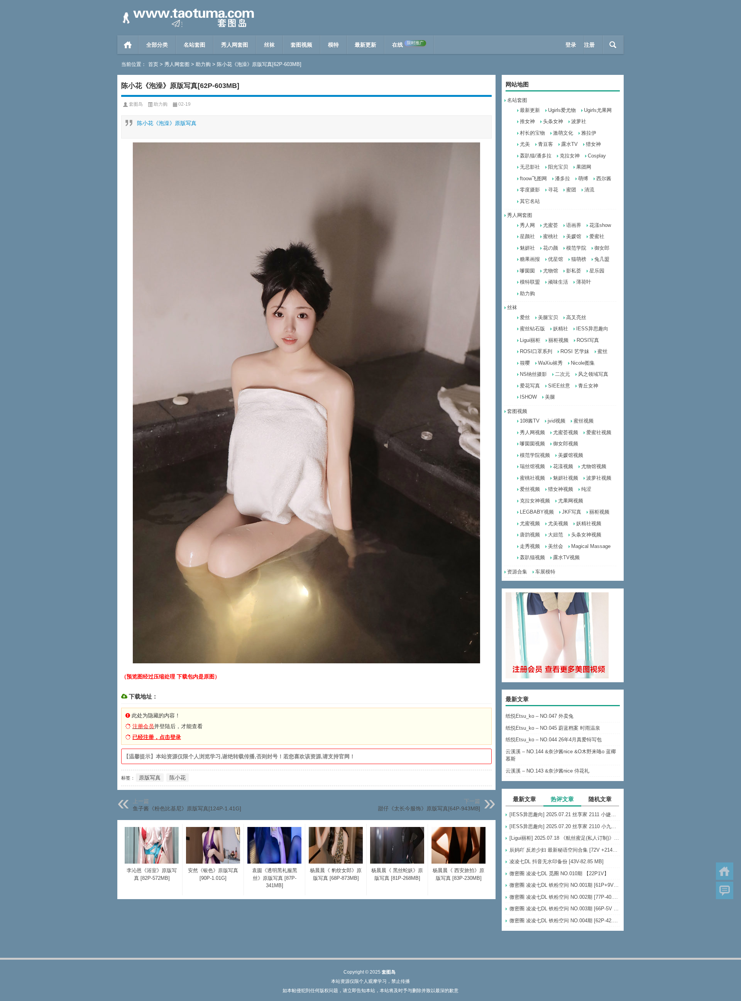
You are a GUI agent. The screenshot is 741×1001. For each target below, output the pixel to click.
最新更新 (365, 45)
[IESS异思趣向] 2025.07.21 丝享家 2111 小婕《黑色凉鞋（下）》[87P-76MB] (564, 814)
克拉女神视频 (535, 501)
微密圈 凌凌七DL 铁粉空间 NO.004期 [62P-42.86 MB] (564, 920)
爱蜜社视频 (598, 432)
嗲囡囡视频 (532, 443)
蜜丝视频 (584, 421)
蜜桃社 (550, 236)
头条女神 (553, 121)
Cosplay (597, 156)
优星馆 (555, 259)
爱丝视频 (530, 489)
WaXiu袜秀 (550, 363)
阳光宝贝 (558, 167)
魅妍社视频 (565, 478)
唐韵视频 (530, 535)
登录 (570, 45)
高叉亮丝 (576, 317)
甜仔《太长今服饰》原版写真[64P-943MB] (429, 808)
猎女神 (593, 144)
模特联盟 (530, 282)
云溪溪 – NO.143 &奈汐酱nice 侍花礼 (547, 771)
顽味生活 (558, 282)
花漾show (600, 225)
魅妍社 (527, 248)
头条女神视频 (586, 535)
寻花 (553, 190)
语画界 (573, 225)
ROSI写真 (588, 340)
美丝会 (555, 546)
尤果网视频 (570, 501)
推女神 (527, 121)
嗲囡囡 (527, 271)
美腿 (550, 397)
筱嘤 (525, 363)
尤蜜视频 (530, 523)
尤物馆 (550, 271)
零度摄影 (530, 190)
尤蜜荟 (550, 225)
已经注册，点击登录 (156, 737)
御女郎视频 (565, 443)
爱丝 (525, 317)
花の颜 (550, 248)
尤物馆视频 (593, 466)
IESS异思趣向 (592, 328)
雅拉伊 (588, 133)
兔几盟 (601, 259)
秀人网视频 (532, 432)
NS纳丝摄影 (533, 374)
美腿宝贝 (548, 317)
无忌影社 (530, 167)
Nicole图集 (583, 363)
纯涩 (586, 489)
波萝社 (578, 121)
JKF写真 (571, 512)
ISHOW (528, 397)
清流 (589, 190)
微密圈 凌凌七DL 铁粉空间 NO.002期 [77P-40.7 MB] (564, 897)
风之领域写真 (593, 374)
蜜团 (571, 190)
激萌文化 (563, 133)
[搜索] (613, 45)
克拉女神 (570, 156)
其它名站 (530, 201)
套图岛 (136, 104)
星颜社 (527, 236)
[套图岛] (186, 10)
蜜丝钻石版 (532, 328)
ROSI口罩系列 (536, 351)
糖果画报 (530, 259)
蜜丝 (602, 351)
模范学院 (576, 248)
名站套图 (194, 45)
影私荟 (573, 271)
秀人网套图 (234, 45)
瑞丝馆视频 (532, 466)
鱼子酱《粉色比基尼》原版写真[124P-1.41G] (187, 808)
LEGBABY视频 (537, 512)
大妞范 (555, 535)
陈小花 (177, 777)
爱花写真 (530, 386)
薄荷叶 (583, 282)
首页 (128, 45)
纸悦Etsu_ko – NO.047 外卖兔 (540, 716)
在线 (408, 44)
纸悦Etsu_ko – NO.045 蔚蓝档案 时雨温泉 (553, 728)
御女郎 (601, 248)
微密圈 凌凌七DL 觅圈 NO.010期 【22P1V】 (559, 873)
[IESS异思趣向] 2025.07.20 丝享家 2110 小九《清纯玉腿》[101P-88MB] (564, 826)
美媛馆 (573, 236)
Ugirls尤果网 (598, 110)
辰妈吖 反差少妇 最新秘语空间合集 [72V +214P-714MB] (564, 850)
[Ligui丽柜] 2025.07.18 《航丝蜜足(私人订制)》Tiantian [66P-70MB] (564, 838)
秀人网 (527, 225)
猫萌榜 (578, 259)
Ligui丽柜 (530, 340)
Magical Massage (591, 546)
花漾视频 (563, 466)
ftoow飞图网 (533, 178)
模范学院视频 (535, 455)
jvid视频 (556, 421)
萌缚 (583, 178)
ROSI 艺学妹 (574, 351)
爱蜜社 (596, 236)
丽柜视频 (558, 340)
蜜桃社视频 (532, 478)
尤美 (525, 144)
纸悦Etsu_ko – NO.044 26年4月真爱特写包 (554, 739)
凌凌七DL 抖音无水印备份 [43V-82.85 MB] (556, 861)
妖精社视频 (588, 523)
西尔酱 (603, 178)
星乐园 (596, 271)
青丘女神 (588, 386)
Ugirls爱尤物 (562, 110)
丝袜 (269, 45)
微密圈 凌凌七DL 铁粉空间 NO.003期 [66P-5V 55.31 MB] (564, 908)
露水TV (569, 144)
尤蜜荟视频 (565, 432)
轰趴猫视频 (532, 557)
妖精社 (560, 328)
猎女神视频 (560, 489)
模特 (333, 45)
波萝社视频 (598, 478)
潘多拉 (562, 178)
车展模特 (545, 572)
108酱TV (530, 421)
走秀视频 (530, 546)
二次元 (562, 374)
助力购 (203, 64)
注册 (589, 45)
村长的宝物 (532, 133)
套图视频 (301, 45)
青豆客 (545, 144)
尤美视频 (558, 523)
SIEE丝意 (559, 386)
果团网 (583, 167)
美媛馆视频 (570, 455)
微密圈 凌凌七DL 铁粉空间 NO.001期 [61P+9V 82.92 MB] (564, 885)
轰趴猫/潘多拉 (536, 156)
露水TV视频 (566, 557)
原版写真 (150, 777)
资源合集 (517, 572)
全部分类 (157, 45)
